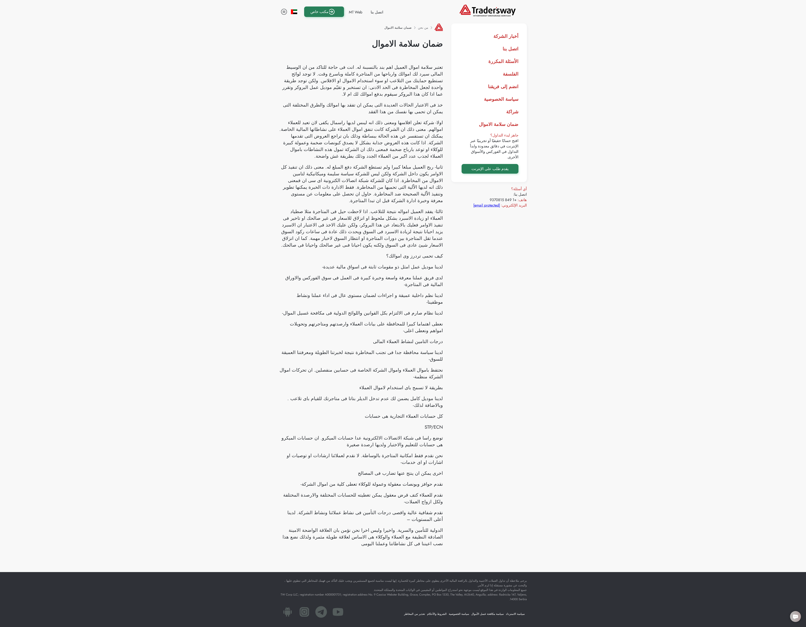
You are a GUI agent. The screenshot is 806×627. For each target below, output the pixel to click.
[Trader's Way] (487, 15)
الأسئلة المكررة (503, 61)
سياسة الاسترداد (515, 614)
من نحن (423, 27)
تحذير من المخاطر (414, 614)
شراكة (512, 111)
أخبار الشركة (505, 36)
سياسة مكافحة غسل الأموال (487, 614)
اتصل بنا (377, 12)
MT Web (355, 12)
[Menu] (284, 12)
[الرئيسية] (438, 27)
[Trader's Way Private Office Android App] (287, 613)
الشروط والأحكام (437, 614)
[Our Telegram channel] (321, 613)
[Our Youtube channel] (338, 613)
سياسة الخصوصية (501, 99)
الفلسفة (510, 73)
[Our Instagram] (304, 613)
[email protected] (486, 205)
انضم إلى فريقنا (503, 86)
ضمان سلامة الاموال (498, 124)
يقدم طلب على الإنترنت (490, 169)
